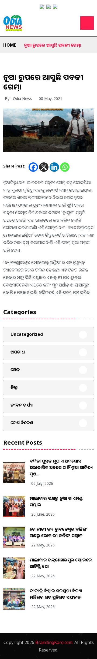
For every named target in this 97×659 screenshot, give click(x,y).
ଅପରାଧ (18, 352)
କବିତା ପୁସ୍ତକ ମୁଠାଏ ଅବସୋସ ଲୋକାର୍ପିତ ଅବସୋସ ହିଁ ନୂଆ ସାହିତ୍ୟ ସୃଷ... (61, 467)
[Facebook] (33, 167)
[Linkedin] (54, 167)
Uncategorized (27, 334)
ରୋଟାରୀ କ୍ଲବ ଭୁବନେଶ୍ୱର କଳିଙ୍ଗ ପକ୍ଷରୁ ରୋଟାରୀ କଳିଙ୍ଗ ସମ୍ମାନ (58, 532)
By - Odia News (18, 98)
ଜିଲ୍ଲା (15, 387)
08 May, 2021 (50, 98)
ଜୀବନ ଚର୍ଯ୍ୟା (22, 405)
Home (9, 45)
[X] (43, 167)
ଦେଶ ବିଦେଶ (22, 423)
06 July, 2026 (42, 483)
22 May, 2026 (43, 545)
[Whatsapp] (65, 167)
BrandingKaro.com (53, 642)
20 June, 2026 (43, 514)
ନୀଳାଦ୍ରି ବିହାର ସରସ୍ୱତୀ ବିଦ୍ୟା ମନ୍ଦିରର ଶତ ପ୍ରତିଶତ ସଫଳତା (56, 594)
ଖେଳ (15, 370)
